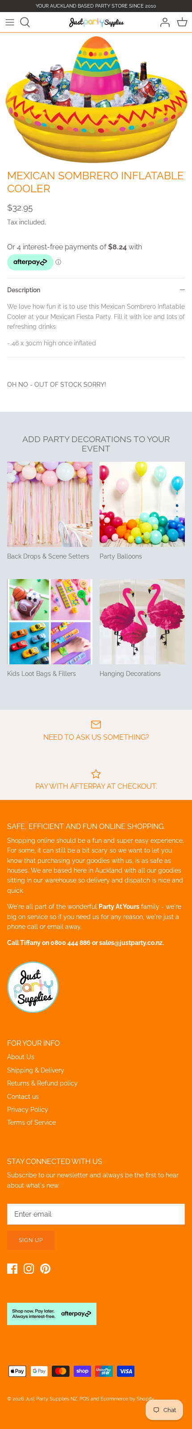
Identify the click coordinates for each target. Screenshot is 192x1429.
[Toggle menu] (10, 22)
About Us (20, 1056)
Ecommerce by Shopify (127, 1399)
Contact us (23, 1096)
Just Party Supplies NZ (51, 1399)
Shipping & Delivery (35, 1070)
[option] (96, 99)
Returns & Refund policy (42, 1083)
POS (84, 1399)
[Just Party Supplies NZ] (96, 22)
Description (23, 290)
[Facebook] (12, 1268)
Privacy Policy (27, 1109)
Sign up (31, 1240)
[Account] (162, 22)
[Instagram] (29, 1268)
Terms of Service (31, 1122)
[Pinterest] (45, 1268)
